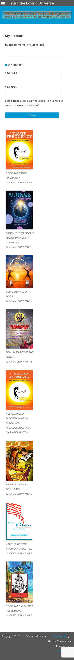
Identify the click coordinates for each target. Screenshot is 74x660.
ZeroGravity (59, 636)
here (14, 100)
